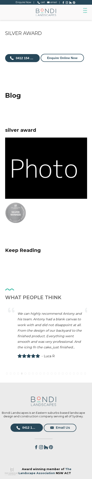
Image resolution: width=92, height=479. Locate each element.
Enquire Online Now (62, 58)
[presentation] (11, 341)
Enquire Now (23, 2)
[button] (7, 373)
